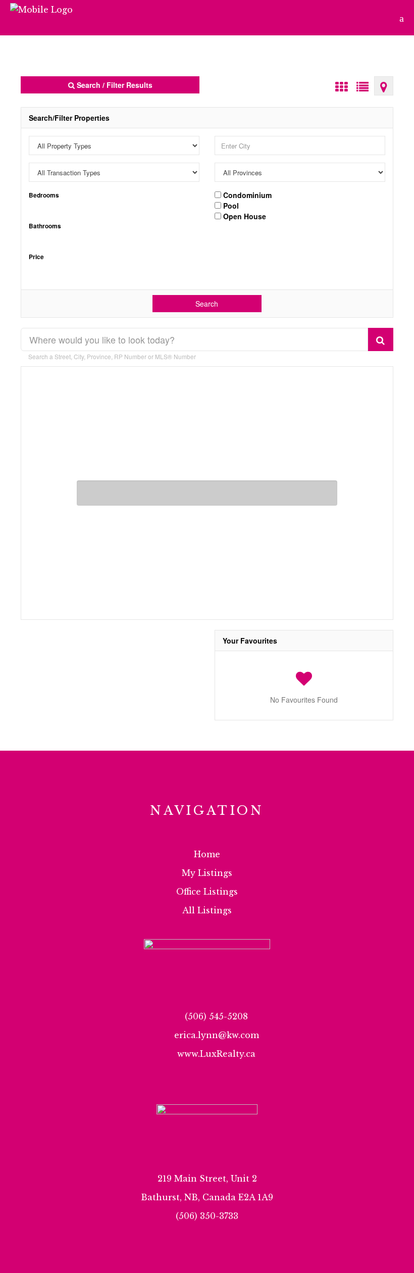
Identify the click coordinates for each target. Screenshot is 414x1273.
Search (206, 304)
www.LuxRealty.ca (216, 1054)
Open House (243, 215)
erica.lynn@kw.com (216, 1035)
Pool (230, 205)
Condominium (246, 194)
